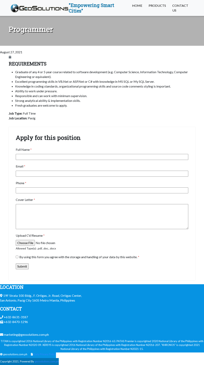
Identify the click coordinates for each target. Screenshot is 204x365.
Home (137, 5)
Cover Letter (25, 199)
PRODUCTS (157, 5)
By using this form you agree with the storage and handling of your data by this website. (79, 257)
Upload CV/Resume (30, 235)
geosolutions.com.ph (47, 361)
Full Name (24, 149)
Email (20, 166)
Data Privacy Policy (44, 354)
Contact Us (180, 8)
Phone (21, 183)
